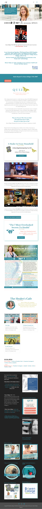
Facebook (26, 361)
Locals (10, 366)
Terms (23, 437)
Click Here (7, 80)
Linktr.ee (14, 361)
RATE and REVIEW (11, 376)
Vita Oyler (7, 325)
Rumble (18, 361)
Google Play (11, 384)
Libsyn (6, 385)
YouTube (6, 362)
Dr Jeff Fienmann (8, 346)
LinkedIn (14, 362)
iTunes (6, 384)
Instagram (31, 361)
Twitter (10, 362)
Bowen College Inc (8, 365)
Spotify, (16, 384)
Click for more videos (12, 217)
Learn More (21, 237)
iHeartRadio (10, 385)
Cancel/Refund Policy (26, 439)
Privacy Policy (28, 437)
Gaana (15, 385)
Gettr (21, 361)
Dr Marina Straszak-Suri (28, 325)
